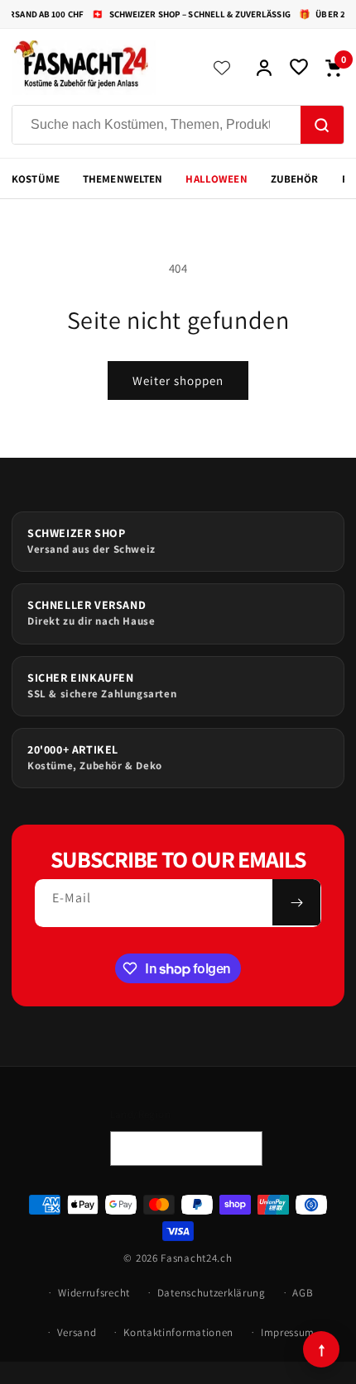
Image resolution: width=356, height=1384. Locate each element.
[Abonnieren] (296, 902)
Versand (77, 1332)
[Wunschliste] (299, 67)
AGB (302, 1293)
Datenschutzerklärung (211, 1293)
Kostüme (36, 179)
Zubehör (295, 179)
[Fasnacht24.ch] (100, 67)
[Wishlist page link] (222, 67)
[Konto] (264, 67)
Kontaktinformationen (178, 1332)
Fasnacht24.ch (196, 1258)
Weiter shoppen (178, 380)
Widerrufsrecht (94, 1293)
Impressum (288, 1332)
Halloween (216, 179)
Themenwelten (123, 179)
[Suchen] (322, 125)
